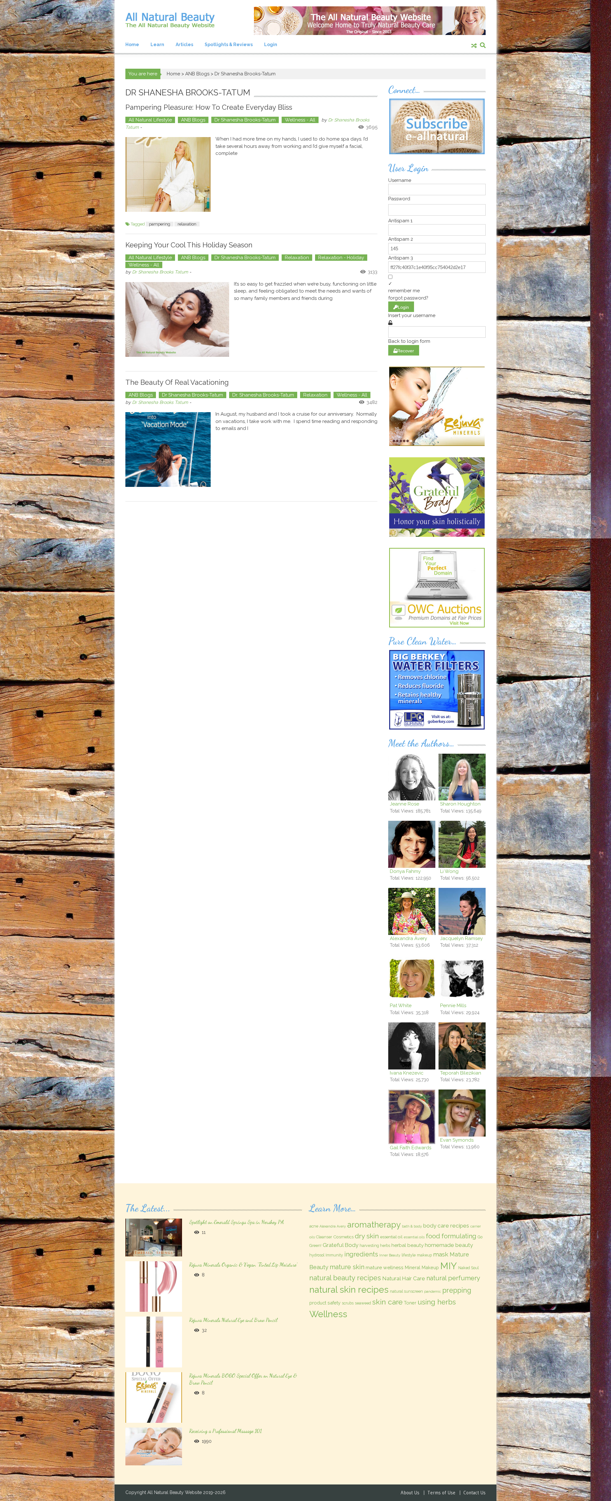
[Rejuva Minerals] (437, 406)
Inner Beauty (389, 1255)
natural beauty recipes (345, 1278)
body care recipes (446, 1225)
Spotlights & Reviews (229, 44)
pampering (159, 224)
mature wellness (385, 1267)
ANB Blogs (197, 74)
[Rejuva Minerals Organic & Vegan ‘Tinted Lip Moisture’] (153, 1286)
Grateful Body (340, 1245)
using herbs (437, 1302)
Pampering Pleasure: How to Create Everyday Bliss (208, 107)
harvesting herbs (375, 1245)
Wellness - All (300, 120)
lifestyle (409, 1255)
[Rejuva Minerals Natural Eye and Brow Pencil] (153, 1342)
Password (399, 199)
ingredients (361, 1254)
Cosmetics (343, 1236)
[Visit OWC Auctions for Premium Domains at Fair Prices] (437, 587)
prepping (456, 1290)
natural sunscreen (406, 1291)
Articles (184, 44)
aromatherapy (374, 1224)
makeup (424, 1255)
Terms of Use (441, 1493)
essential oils (414, 1237)
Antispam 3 (400, 258)
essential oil (391, 1236)
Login (270, 44)
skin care (387, 1301)
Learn (157, 44)
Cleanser (324, 1237)
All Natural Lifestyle (150, 120)
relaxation (187, 224)
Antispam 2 (400, 239)
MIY (448, 1265)
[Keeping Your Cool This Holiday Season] (177, 319)
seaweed (363, 1303)
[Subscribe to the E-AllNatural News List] (437, 126)
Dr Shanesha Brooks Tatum (160, 271)
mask (440, 1254)
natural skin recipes (349, 1289)
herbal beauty (407, 1245)
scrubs (348, 1303)
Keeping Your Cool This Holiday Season (188, 245)
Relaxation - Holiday (341, 257)
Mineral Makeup (422, 1267)
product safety (325, 1302)
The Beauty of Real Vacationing (177, 382)
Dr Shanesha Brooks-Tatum (245, 120)
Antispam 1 (400, 221)
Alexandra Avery (333, 1226)
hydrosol (316, 1255)
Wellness (328, 1314)
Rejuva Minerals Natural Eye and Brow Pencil (233, 1320)
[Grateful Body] (437, 496)
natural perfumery (453, 1278)
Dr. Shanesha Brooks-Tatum (263, 395)
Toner (410, 1302)
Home (132, 44)
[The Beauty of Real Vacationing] (168, 449)
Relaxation (297, 257)
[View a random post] (474, 46)
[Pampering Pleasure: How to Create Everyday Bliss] (168, 174)
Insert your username (411, 315)
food (433, 1236)
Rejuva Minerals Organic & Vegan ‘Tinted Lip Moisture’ (243, 1265)
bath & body (412, 1226)
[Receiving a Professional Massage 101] (153, 1446)
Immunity (334, 1255)
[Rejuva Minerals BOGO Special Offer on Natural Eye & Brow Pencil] (153, 1397)
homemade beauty (449, 1245)
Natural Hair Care (403, 1278)
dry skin (367, 1236)
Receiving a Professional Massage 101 (225, 1431)
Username (399, 180)
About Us (410, 1493)
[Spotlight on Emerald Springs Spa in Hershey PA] (153, 1237)
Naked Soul (468, 1268)
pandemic (432, 1291)
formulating (458, 1236)
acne (313, 1226)
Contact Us (474, 1493)
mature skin (347, 1267)
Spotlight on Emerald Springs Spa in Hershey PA (236, 1222)
